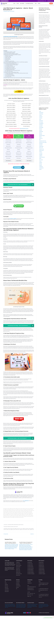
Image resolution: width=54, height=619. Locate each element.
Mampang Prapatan (42, 135)
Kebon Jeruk (41, 147)
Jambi (6, 606)
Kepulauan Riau (29, 607)
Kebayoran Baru (41, 150)
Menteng (40, 132)
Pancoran (40, 128)
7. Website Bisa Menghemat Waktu (10, 69)
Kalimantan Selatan (35, 604)
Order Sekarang (8, 160)
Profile (18, 3)
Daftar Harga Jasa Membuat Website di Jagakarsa (11, 53)
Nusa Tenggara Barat (41, 605)
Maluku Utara (46, 604)
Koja (39, 139)
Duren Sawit (41, 159)
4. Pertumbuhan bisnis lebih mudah (10, 66)
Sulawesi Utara (23, 605)
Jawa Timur (6, 607)
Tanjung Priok (41, 112)
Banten (9, 604)
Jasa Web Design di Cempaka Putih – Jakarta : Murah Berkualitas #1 (25, 543)
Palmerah (40, 130)
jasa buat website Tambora (13, 545)
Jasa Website (22, 3)
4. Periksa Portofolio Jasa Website (10, 75)
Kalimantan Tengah (30, 605)
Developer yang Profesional (9, 55)
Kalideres (40, 151)
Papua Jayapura (23, 607)
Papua (41, 606)
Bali (7, 604)
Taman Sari (40, 116)
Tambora (40, 115)
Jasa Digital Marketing (29, 3)
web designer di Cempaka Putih (27, 549)
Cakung (40, 169)
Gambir (40, 158)
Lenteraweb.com (46, 612)
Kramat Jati (40, 138)
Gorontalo (13, 605)
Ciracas (40, 161)
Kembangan (41, 143)
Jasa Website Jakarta (7, 11)
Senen (40, 119)
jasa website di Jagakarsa (12, 218)
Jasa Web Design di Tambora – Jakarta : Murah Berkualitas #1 (10, 543)
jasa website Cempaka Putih (24, 548)
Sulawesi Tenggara (18, 605)
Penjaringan (41, 124)
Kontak (39, 3)
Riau (47, 606)
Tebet (40, 111)
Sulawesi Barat (41, 607)
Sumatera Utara (18, 607)
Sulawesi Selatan (18, 604)
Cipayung (40, 162)
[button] (48, 617)
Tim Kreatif (7, 60)
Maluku (43, 604)
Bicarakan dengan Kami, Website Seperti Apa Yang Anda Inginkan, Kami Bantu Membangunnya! (17, 77)
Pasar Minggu (41, 127)
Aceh (5, 604)
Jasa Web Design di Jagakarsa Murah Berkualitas (10, 36)
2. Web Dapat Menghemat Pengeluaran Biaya (12, 64)
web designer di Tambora (10, 548)
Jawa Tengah (13, 606)
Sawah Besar (41, 120)
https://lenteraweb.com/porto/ (24, 128)
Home (14, 3)
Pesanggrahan (41, 123)
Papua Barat (44, 606)
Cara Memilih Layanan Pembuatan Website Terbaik (11, 72)
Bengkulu (12, 604)
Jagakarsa (40, 155)
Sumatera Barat (18, 606)
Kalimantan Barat (29, 604)
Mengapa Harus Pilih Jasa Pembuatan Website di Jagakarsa (12, 54)
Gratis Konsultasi (8, 58)
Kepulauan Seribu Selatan (42, 142)
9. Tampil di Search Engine (9, 71)
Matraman (40, 134)
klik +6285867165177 (26, 500)
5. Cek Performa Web (8, 76)
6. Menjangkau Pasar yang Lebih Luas (11, 68)
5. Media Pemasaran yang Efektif (10, 67)
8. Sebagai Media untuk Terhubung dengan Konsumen (13, 70)
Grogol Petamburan (42, 157)
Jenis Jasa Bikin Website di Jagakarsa (9, 52)
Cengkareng (41, 166)
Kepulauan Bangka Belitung (33, 606)
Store (36, 3)
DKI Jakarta (10, 605)
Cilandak (40, 165)
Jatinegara (40, 154)
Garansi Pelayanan (8, 59)
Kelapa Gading (41, 146)
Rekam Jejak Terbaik (8, 57)
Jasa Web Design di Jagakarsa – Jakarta (9, 51)
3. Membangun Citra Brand (9, 65)
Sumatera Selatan (23, 606)
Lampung (40, 604)
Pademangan (41, 131)
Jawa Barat (9, 606)
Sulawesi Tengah (23, 604)
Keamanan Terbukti (8, 56)
